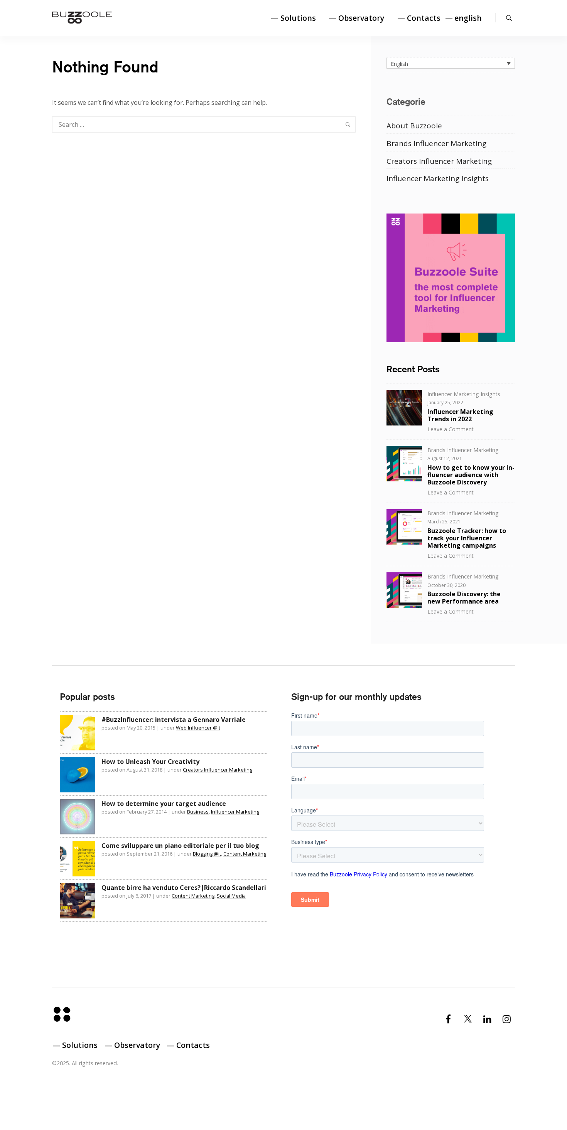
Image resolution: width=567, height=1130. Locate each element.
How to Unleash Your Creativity (150, 761)
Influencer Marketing (235, 811)
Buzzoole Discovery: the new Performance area (464, 597)
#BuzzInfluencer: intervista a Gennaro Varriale (173, 719)
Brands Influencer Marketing (436, 143)
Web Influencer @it (198, 727)
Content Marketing (244, 853)
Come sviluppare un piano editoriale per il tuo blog (180, 845)
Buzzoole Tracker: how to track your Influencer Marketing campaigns (466, 538)
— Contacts (418, 18)
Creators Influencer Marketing (439, 161)
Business (198, 811)
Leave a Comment (450, 429)
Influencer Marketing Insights (437, 178)
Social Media (231, 895)
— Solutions (293, 18)
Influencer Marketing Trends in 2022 (460, 415)
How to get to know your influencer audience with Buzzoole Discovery (471, 474)
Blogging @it (207, 853)
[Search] (509, 17)
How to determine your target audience (163, 803)
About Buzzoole (414, 126)
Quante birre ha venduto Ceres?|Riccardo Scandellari (183, 887)
